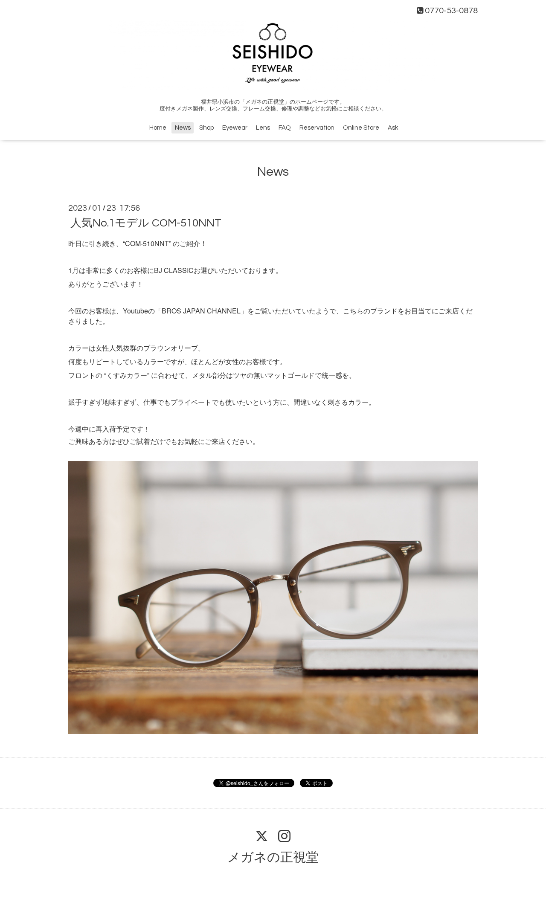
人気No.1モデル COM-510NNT (145, 223)
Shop (206, 128)
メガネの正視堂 (273, 857)
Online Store (361, 128)
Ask (393, 128)
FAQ (285, 128)
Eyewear (234, 128)
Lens (263, 128)
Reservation (316, 128)
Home (157, 128)
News (183, 128)
